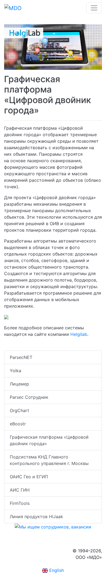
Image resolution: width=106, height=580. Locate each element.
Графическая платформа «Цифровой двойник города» (49, 440)
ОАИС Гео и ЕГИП (29, 476)
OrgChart (19, 410)
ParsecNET (21, 357)
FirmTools (20, 503)
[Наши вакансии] (53, 526)
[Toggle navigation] (94, 7)
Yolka (15, 370)
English (56, 570)
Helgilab (78, 334)
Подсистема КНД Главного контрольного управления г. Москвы (49, 460)
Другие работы (24, 345)
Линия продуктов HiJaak (36, 516)
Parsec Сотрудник (29, 397)
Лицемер (19, 384)
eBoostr (18, 423)
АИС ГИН (20, 490)
